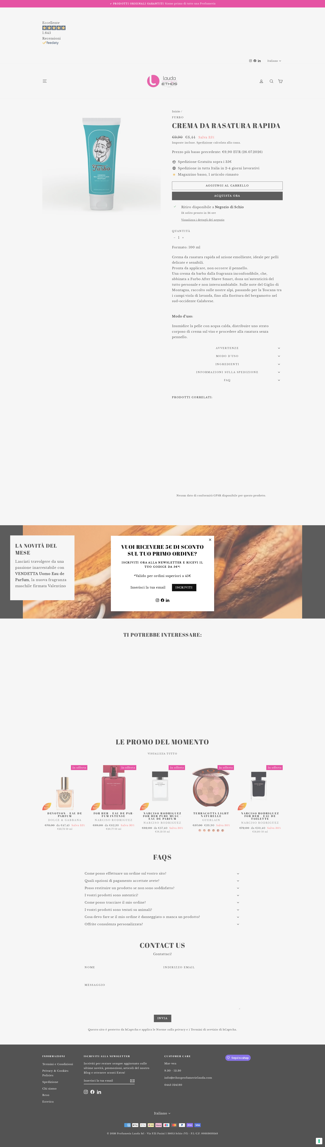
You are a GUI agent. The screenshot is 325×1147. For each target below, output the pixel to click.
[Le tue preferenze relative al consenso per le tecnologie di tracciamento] (319, 1141)
